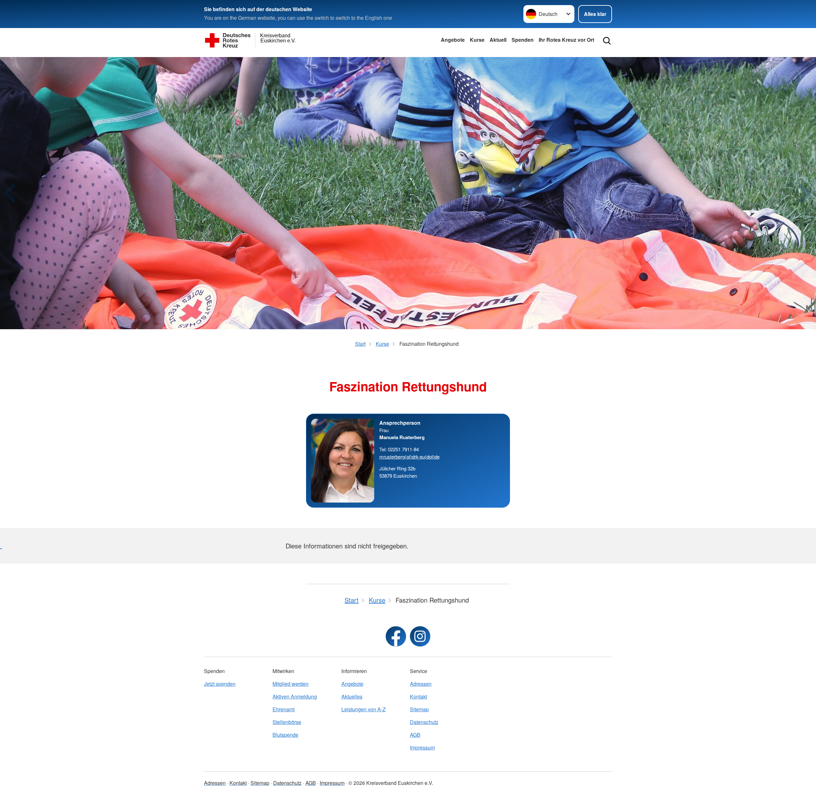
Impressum (422, 747)
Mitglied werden (291, 683)
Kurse (477, 39)
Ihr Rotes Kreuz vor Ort (566, 39)
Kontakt (418, 696)
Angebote (453, 39)
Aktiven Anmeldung (295, 696)
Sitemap (419, 709)
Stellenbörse (287, 722)
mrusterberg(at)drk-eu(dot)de (409, 456)
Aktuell (498, 39)
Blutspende (285, 734)
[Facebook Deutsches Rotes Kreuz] (396, 636)
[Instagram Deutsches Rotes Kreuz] (420, 636)
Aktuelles (351, 696)
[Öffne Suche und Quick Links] (607, 41)
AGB (415, 734)
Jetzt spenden (220, 683)
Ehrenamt (284, 709)
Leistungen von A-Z (363, 709)
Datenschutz (424, 722)
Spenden (523, 39)
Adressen (421, 683)
